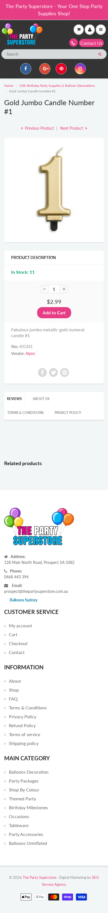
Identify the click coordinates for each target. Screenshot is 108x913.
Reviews (14, 399)
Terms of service (24, 734)
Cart (13, 634)
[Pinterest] (61, 68)
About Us (41, 399)
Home (8, 85)
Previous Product (39, 128)
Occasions (19, 816)
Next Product (72, 128)
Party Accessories (26, 834)
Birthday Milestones (28, 807)
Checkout (18, 643)
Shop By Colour (24, 789)
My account (20, 625)
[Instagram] (80, 68)
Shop (14, 689)
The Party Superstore (39, 877)
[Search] (100, 54)
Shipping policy (23, 743)
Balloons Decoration (28, 771)
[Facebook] (25, 68)
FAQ (13, 698)
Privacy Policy (68, 413)
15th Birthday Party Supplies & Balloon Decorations (57, 85)
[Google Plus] (44, 68)
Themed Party (22, 798)
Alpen (30, 353)
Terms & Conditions (25, 413)
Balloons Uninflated (28, 843)
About (15, 680)
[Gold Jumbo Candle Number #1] (54, 189)
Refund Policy (22, 725)
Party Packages (23, 780)
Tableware (19, 825)
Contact (17, 652)
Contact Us (91, 43)
